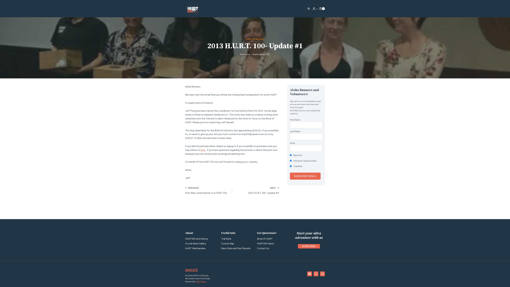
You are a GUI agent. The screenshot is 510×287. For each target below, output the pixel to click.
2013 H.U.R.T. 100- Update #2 (263, 190)
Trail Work (297, 166)
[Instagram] (322, 273)
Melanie (246, 54)
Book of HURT (265, 238)
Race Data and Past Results (235, 248)
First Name (295, 119)
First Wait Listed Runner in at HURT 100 (206, 190)
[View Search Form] (309, 8)
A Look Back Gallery (195, 243)
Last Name (295, 131)
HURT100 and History (196, 238)
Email (292, 143)
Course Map (227, 243)
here (203, 149)
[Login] (315, 9)
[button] (317, 9)
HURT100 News (265, 243)
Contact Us (263, 248)
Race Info (297, 155)
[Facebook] (309, 273)
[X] (316, 273)
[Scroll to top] (503, 279)
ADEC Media (201, 281)
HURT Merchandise (195, 248)
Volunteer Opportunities (305, 160)
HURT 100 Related (255, 39)
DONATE (191, 270)
